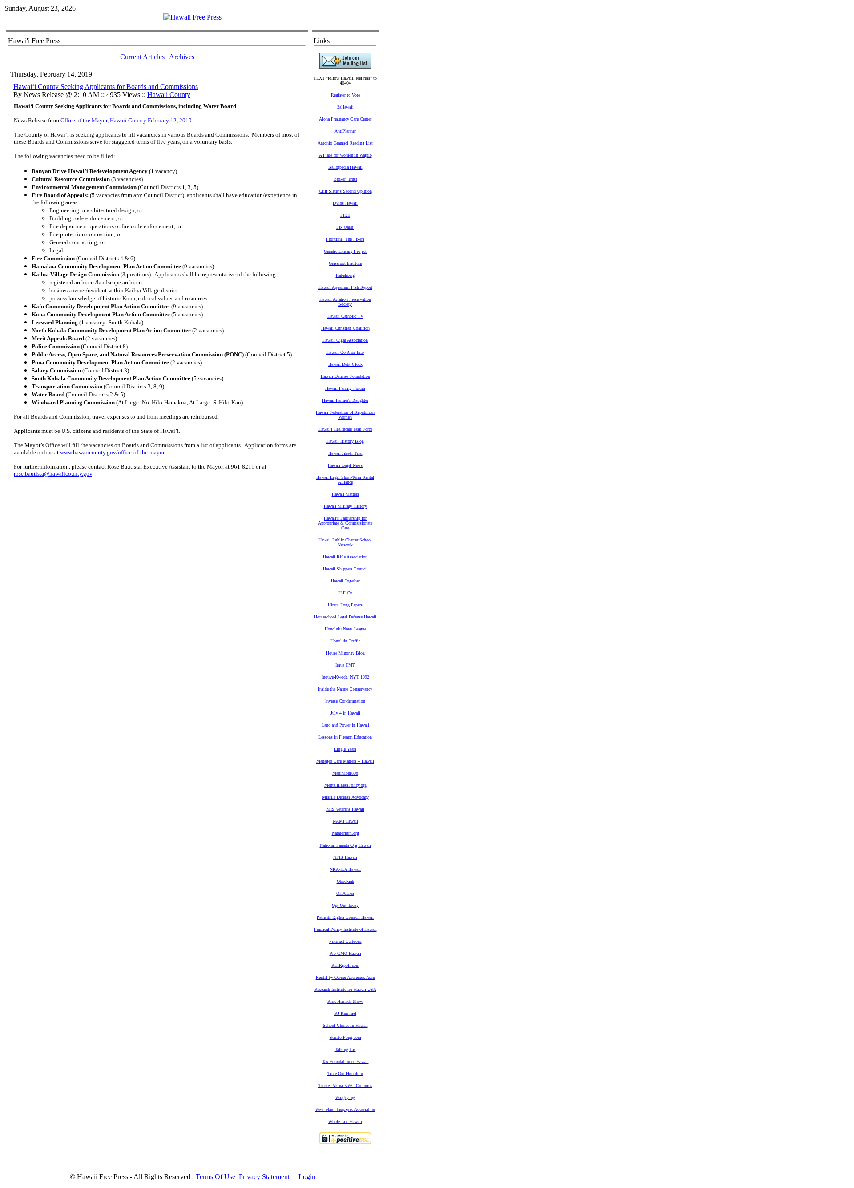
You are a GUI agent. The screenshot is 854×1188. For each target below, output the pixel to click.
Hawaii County (168, 94)
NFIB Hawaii (345, 857)
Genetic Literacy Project (345, 251)
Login (306, 1176)
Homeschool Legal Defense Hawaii (345, 616)
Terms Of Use (215, 1176)
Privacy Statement (264, 1176)
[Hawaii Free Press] (192, 17)
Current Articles (142, 57)
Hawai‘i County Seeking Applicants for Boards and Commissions (105, 86)
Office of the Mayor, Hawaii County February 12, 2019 (126, 120)
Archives (181, 57)
